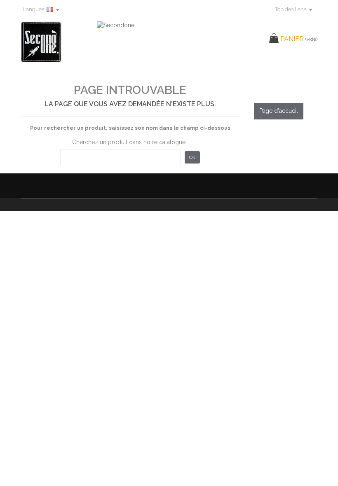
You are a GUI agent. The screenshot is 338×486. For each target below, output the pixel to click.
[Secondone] (55, 42)
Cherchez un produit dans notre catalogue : (130, 142)
